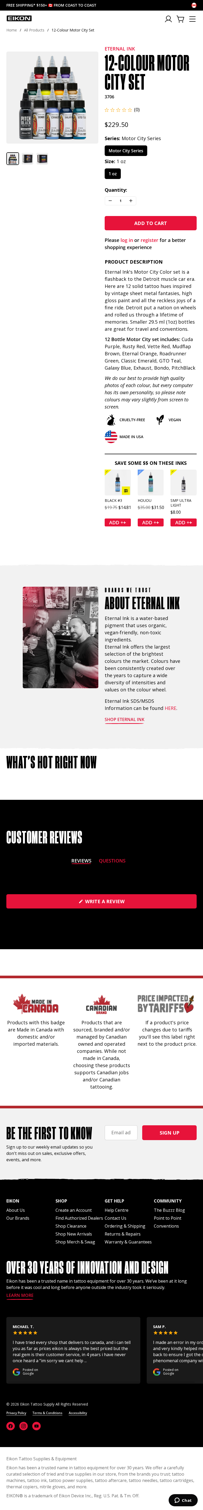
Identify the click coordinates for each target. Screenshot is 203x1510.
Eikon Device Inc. (75, 1496)
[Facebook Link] (10, 1426)
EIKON (12, 1496)
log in (127, 240)
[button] (12, 158)
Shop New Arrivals (74, 1234)
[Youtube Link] (36, 1426)
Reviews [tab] (81, 861)
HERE (170, 708)
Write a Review (116, 903)
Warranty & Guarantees (128, 1242)
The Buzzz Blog (169, 1210)
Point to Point (167, 1218)
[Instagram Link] (23, 1426)
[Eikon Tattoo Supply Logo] (19, 18)
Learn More (20, 1295)
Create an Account (74, 1210)
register (149, 240)
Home (11, 30)
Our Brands (17, 1218)
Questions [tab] (112, 861)
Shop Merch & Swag (75, 1242)
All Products (34, 30)
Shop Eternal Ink (124, 719)
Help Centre (116, 1210)
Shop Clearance (71, 1226)
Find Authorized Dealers (79, 1218)
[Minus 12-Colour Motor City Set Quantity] (110, 201)
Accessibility (78, 1413)
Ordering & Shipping (125, 1226)
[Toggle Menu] (192, 19)
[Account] (168, 19)
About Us (15, 1210)
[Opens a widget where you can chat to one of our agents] (183, 1500)
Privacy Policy (16, 1413)
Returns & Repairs (123, 1234)
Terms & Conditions (47, 1413)
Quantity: (116, 189)
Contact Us (115, 1218)
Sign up (169, 1133)
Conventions (166, 1226)
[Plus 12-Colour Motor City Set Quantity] (130, 201)
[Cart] (181, 19)
